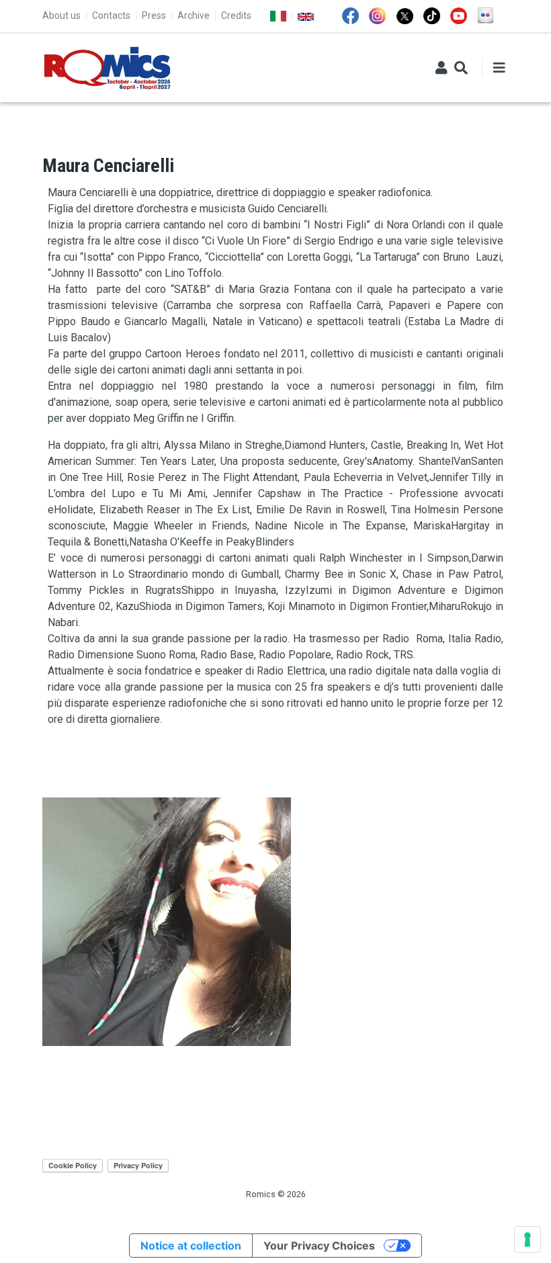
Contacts (111, 15)
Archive (193, 15)
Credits (236, 15)
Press (154, 15)
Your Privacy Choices (319, 1245)
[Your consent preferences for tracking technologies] (527, 1239)
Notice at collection (190, 1245)
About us (61, 15)
